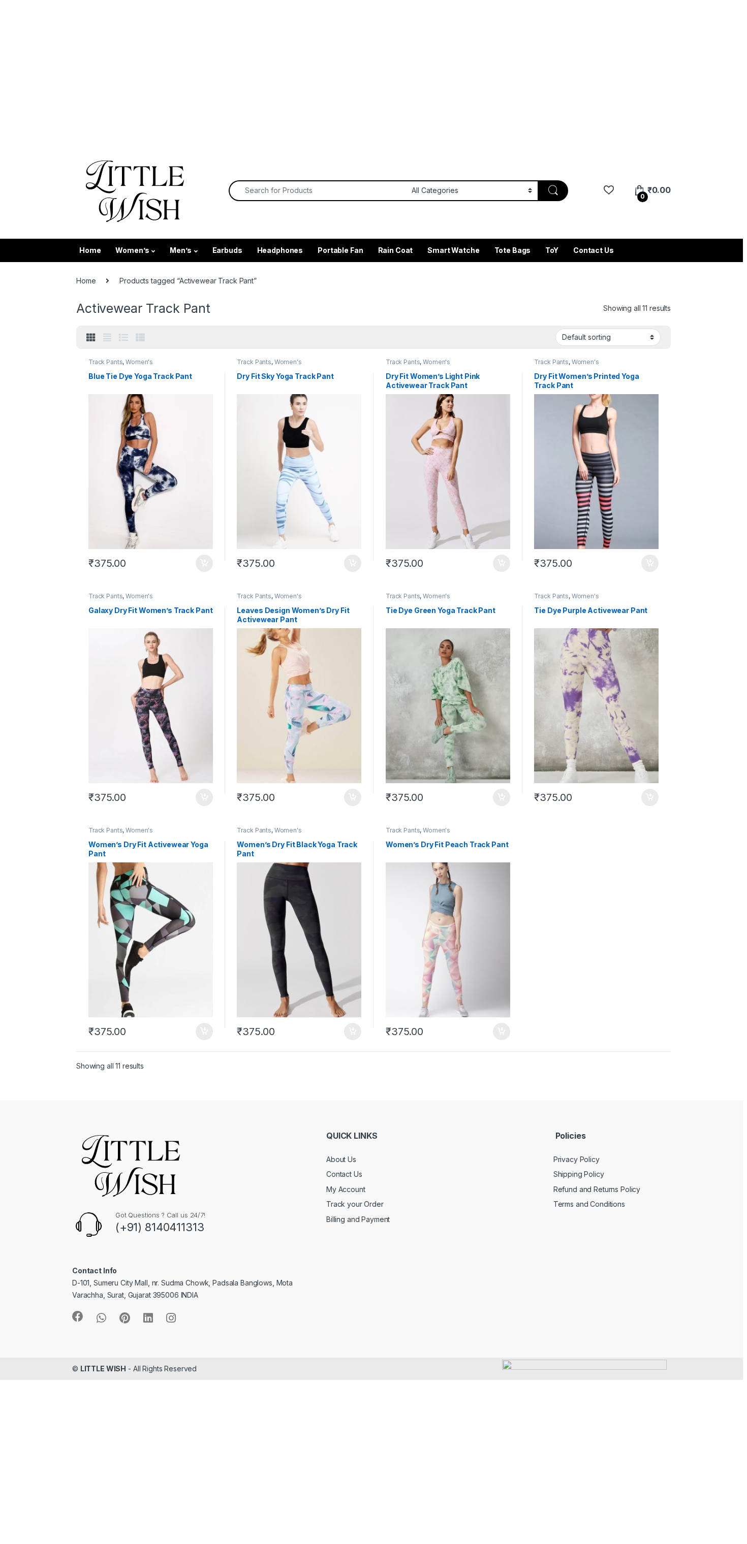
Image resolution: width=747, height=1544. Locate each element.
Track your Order (355, 1204)
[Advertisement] (305, 71)
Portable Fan (340, 250)
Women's (139, 362)
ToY (551, 250)
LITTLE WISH (103, 1368)
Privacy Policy (576, 1159)
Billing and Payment (358, 1219)
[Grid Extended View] (107, 338)
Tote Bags (512, 250)
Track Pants (105, 362)
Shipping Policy (578, 1174)
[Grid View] (91, 338)
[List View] (123, 338)
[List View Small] (140, 338)
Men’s (180, 250)
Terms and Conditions (589, 1204)
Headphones (280, 250)
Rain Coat (395, 250)
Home (90, 250)
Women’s (132, 250)
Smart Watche (453, 250)
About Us (341, 1159)
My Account (345, 1189)
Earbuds (227, 250)
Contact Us (593, 250)
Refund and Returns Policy (597, 1189)
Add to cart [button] (204, 563)
